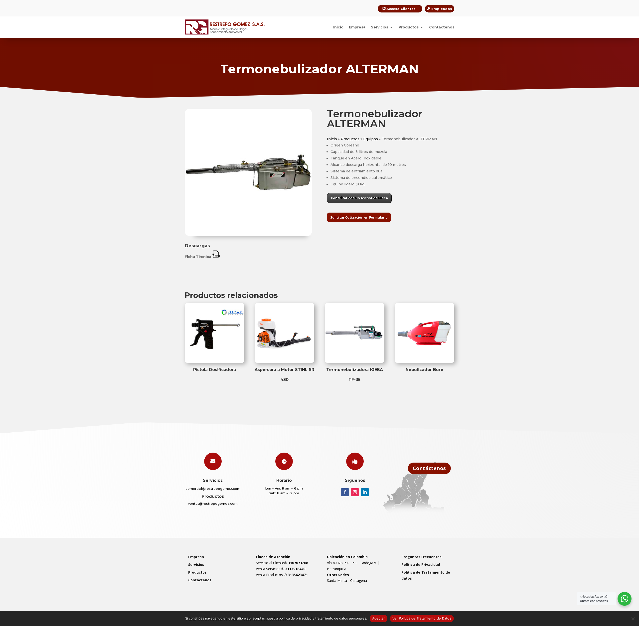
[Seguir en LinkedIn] (365, 492)
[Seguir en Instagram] (355, 492)
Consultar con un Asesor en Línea (359, 198)
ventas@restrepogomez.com (213, 503)
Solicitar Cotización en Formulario (359, 217)
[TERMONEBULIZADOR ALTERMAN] (248, 234)
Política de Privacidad (420, 564)
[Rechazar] (632, 618)
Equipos (370, 139)
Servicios (379, 27)
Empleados (441, 9)
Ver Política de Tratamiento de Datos (421, 618)
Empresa (357, 27)
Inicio (338, 27)
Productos (409, 27)
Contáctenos (441, 27)
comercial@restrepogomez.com (212, 489)
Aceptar (378, 618)
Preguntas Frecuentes (421, 556)
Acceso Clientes (401, 9)
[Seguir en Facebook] (345, 492)
